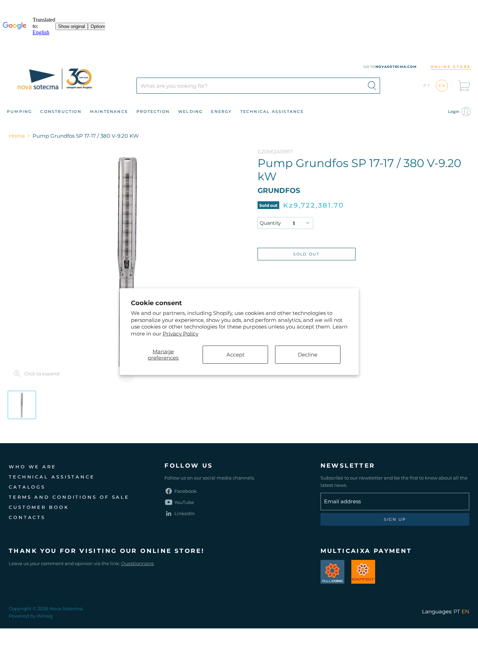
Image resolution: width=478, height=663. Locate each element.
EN (442, 85)
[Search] (372, 86)
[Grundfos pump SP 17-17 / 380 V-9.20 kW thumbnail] (22, 405)
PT (427, 85)
